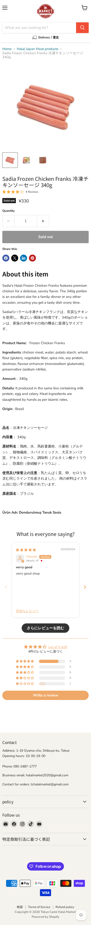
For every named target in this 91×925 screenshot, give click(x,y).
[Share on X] (14, 258)
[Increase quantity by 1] (43, 221)
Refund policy (65, 907)
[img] (26, 550)
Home (7, 49)
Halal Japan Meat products (37, 49)
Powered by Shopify (45, 917)
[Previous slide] (6, 587)
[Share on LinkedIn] (23, 258)
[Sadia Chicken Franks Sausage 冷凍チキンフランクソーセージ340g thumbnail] (10, 160)
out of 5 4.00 (57, 647)
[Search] (82, 27)
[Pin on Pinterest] (32, 258)
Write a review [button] (45, 695)
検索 (20, 907)
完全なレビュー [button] (27, 611)
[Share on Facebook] (5, 258)
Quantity (8, 211)
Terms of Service (39, 907)
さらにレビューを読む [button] (45, 628)
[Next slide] (85, 587)
